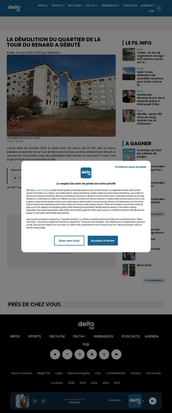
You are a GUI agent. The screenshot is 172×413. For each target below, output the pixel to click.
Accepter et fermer (103, 240)
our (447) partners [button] (42, 190)
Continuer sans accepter (130, 167)
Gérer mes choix (69, 240)
